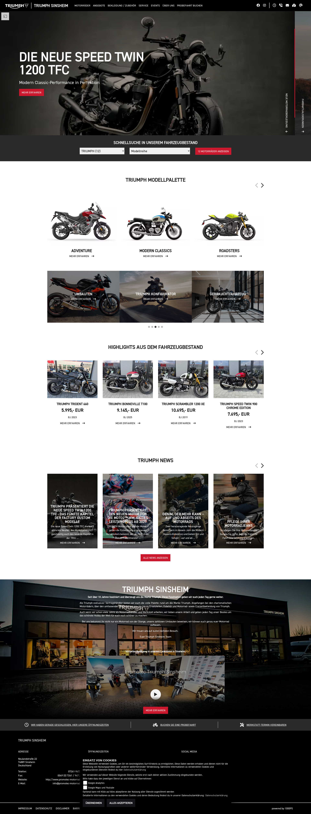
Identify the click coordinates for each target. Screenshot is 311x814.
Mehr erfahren (155, 710)
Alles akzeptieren (120, 802)
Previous (257, 185)
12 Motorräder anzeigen (213, 151)
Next (262, 185)
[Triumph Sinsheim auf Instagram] (266, 6)
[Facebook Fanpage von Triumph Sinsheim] (260, 6)
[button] (83, 6)
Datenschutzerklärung (135, 769)
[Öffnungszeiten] (276, 6)
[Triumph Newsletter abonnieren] (302, 6)
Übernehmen (94, 802)
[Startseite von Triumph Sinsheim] (17, 6)
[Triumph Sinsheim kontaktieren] (289, 6)
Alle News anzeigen (155, 557)
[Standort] (295, 6)
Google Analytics (96, 783)
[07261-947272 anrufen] (282, 6)
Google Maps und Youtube (101, 787)
